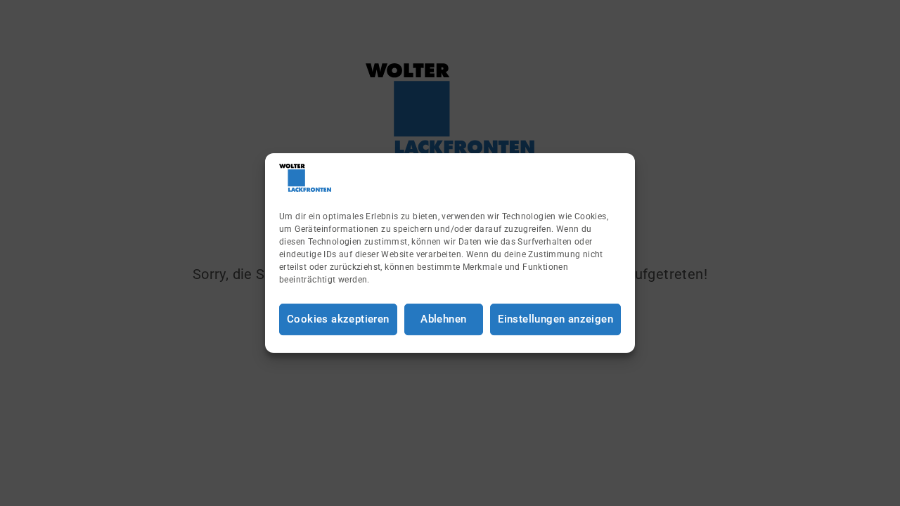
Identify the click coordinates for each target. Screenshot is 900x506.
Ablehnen (443, 319)
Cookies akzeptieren (338, 319)
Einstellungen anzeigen (555, 319)
